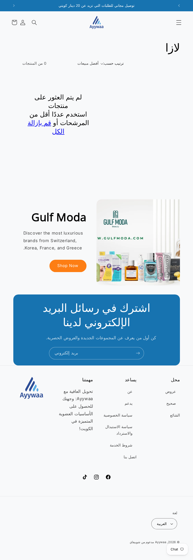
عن (129, 391)
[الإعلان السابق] (178, 5)
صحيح (171, 403)
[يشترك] (138, 353)
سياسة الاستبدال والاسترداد (118, 430)
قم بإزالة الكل (46, 127)
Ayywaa (160, 542)
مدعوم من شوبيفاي (142, 542)
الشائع (175, 415)
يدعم (128, 403)
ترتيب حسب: (113, 63)
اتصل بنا (130, 457)
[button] (178, 22)
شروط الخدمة (121, 445)
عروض (170, 391)
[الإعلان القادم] (14, 5)
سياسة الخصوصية (118, 415)
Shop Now (67, 265)
